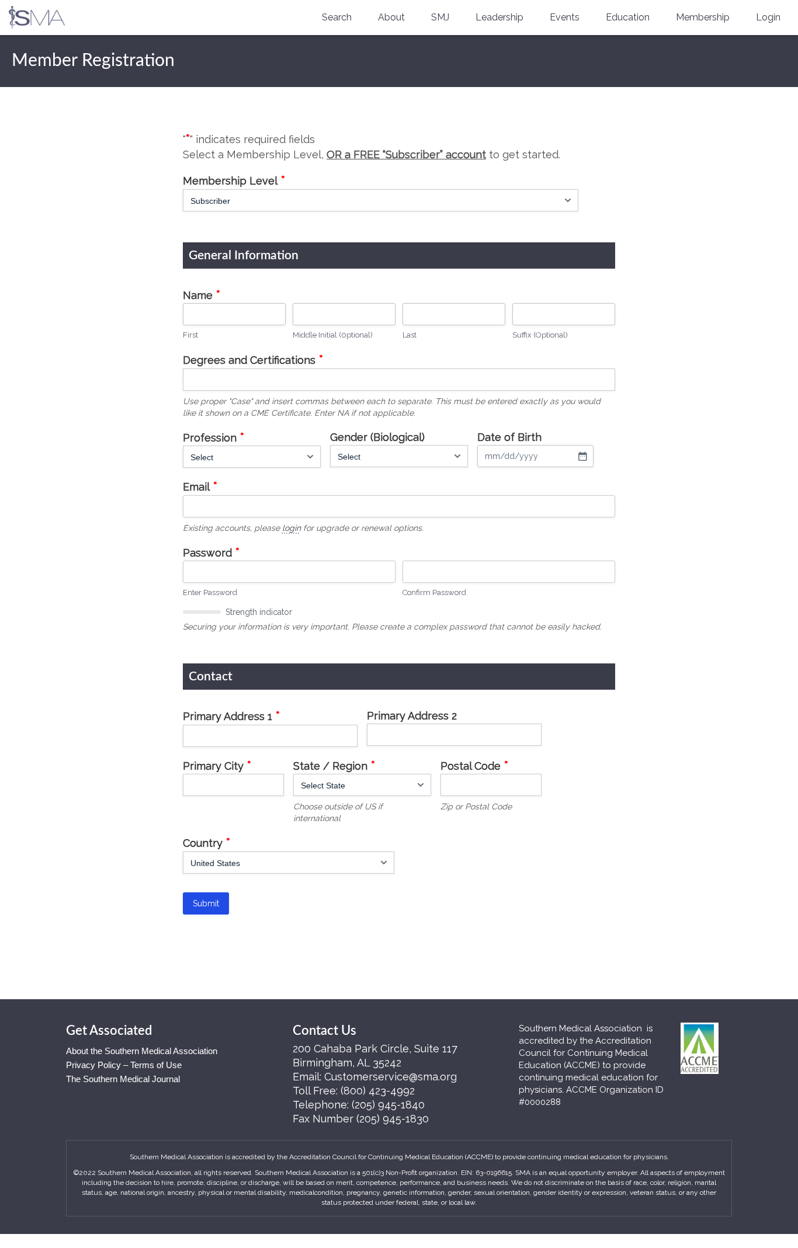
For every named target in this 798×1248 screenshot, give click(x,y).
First (190, 335)
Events (565, 17)
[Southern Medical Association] (37, 13)
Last (410, 335)
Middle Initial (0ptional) (333, 335)
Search (337, 17)
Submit (206, 903)
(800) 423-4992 (378, 1090)
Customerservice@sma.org (390, 1076)
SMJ (440, 17)
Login (768, 17)
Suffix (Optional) (540, 335)
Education (628, 17)
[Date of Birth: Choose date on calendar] (582, 456)
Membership (703, 17)
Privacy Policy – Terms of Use (124, 1065)
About (391, 17)
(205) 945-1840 (388, 1104)
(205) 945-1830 (392, 1119)
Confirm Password (434, 592)
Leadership (499, 17)
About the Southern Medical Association (141, 1051)
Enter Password (210, 592)
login (291, 528)
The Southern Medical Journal (123, 1079)
